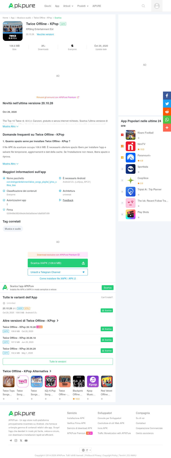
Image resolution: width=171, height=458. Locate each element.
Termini (122, 455)
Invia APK (103, 428)
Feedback (68, 200)
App (13, 17)
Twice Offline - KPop (43, 17)
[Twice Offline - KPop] (13, 31)
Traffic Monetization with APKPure (114, 433)
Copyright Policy (110, 455)
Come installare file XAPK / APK (56, 278)
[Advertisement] (143, 64)
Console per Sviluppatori (109, 418)
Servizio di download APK (79, 428)
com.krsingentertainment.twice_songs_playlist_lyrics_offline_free (32, 183)
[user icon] (157, 6)
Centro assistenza (144, 433)
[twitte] (21, 441)
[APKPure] (22, 6)
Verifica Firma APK (76, 423)
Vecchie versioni (45, 34)
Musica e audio (24, 17)
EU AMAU (131, 455)
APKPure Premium (76, 433)
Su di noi (140, 418)
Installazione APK (75, 418)
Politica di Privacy (93, 455)
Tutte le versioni (57, 361)
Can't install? (107, 297)
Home (5, 17)
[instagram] (16, 441)
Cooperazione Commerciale (149, 428)
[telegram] (11, 441)
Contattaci (141, 423)
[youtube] (26, 441)
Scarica (108, 287)
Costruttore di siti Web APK (111, 423)
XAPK (63, 24)
